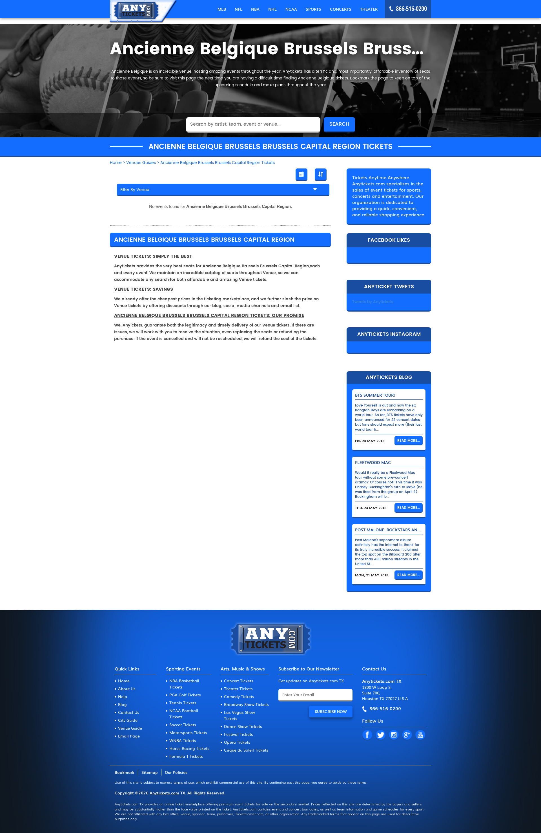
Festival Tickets (238, 734)
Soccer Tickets (182, 724)
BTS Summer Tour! (375, 395)
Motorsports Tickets (188, 732)
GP (407, 735)
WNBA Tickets (182, 740)
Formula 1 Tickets (186, 756)
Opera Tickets (237, 742)
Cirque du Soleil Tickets (246, 750)
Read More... (408, 440)
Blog (122, 704)
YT (420, 735)
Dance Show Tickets (243, 726)
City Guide (128, 720)
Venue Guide (130, 728)
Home (124, 680)
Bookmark (124, 772)
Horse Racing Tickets (189, 748)
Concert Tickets (238, 680)
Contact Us (128, 712)
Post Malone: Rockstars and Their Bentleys (404, 529)
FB (367, 735)
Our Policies (176, 772)
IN (394, 735)
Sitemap (149, 772)
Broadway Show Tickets (246, 704)
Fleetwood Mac (373, 462)
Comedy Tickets (239, 696)
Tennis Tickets (182, 702)
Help (122, 696)
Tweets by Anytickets (372, 302)
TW (380, 735)
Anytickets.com (164, 793)
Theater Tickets (238, 688)
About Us (127, 688)
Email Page (129, 736)
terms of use (184, 782)
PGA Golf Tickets (185, 695)
